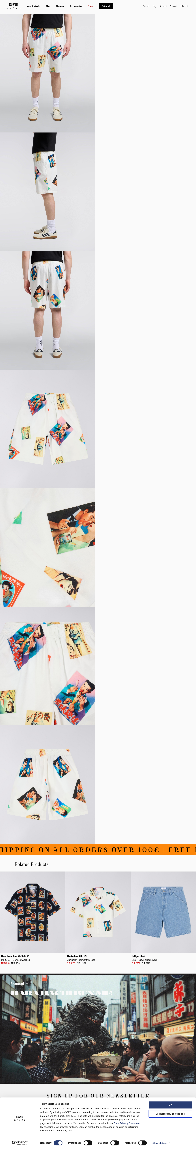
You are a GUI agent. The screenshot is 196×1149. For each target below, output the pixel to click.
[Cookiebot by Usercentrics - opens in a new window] (19, 1143)
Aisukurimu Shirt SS (81, 958)
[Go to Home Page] (13, 6)
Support (173, 6)
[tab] (82, 6)
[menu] (69, 6)
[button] (184, 6)
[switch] (88, 1143)
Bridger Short (145, 958)
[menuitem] (33, 6)
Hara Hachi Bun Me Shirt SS (15, 958)
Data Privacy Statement (127, 1123)
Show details (159, 1143)
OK (170, 1105)
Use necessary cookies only (170, 1113)
